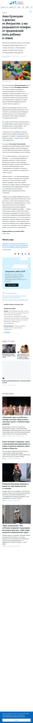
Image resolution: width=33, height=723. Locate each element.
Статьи (4, 436)
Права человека (16, 56)
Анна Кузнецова (17, 296)
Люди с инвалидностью (18, 436)
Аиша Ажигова (8, 296)
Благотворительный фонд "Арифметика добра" (16, 300)
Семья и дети (23, 56)
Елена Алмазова (6, 56)
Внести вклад (12, 285)
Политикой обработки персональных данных (14, 716)
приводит (17, 138)
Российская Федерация (11, 293)
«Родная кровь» (6, 249)
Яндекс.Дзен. (6, 233)
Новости (4, 12)
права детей (16, 297)
